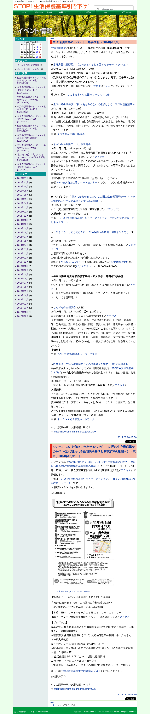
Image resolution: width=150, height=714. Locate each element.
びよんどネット (85, 266)
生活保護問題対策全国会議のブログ (81, 670)
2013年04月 (23, 295)
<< (51, 705)
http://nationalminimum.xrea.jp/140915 (75, 688)
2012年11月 (22, 312)
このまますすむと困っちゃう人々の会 (88, 94)
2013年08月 (23, 278)
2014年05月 (23, 241)
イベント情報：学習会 (28, 65)
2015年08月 (23, 190)
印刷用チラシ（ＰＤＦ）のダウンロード (74, 591)
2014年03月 (23, 249)
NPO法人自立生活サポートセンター (77, 182)
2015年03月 (23, 207)
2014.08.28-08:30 (127, 437)
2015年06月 (23, 195)
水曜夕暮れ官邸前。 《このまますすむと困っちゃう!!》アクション (90, 64)
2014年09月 (23, 228)
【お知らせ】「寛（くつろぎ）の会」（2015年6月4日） (31, 157)
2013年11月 (22, 266)
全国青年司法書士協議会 (71, 134)
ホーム (23, 12)
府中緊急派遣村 (119, 262)
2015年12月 (23, 182)
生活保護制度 (58, 48)
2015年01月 (23, 211)
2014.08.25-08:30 (127, 694)
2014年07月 (23, 237)
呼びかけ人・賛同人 (44, 12)
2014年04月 (23, 245)
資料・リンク (64, 12)
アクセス (99, 157)
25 (22, 57)
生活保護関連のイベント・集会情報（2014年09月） (87, 42)
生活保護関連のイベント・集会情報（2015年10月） (31, 109)
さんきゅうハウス (71, 262)
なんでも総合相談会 (64, 307)
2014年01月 (23, 257)
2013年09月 (23, 274)
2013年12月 (23, 262)
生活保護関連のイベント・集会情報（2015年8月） (31, 128)
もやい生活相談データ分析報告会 (72, 144)
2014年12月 (23, 216)
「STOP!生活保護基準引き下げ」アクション (82, 218)
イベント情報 (85, 12)
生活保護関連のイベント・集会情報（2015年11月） (31, 99)
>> (56, 705)
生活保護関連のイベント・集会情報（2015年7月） (31, 138)
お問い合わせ (127, 12)
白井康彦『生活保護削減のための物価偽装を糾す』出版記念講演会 (90, 364)
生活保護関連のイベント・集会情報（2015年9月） (31, 119)
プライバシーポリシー (38, 711)
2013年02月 (23, 303)
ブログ (106, 12)
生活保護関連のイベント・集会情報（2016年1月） (31, 80)
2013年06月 (23, 287)
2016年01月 (23, 178)
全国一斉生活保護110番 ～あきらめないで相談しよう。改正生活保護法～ (94, 104)
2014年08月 (23, 232)
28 (31, 57)
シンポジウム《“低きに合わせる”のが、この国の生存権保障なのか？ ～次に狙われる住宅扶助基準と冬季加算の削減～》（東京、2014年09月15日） (94, 451)
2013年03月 (23, 299)
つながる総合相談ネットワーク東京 (77, 354)
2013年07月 (23, 283)
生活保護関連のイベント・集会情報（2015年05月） (31, 167)
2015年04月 (23, 203)
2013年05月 (23, 291)
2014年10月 (23, 224)
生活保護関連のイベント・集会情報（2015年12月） (31, 90)
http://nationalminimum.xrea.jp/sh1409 (75, 431)
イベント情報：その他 (28, 69)
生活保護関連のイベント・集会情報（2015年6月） (31, 148)
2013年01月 (23, 308)
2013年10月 (23, 270)
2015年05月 (23, 199)
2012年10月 (23, 316)
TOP (52, 38)
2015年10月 (23, 186)
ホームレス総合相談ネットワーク (76, 419)
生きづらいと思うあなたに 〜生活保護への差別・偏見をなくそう (92, 232)
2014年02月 (23, 253)
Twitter (107, 86)
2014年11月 (22, 220)
